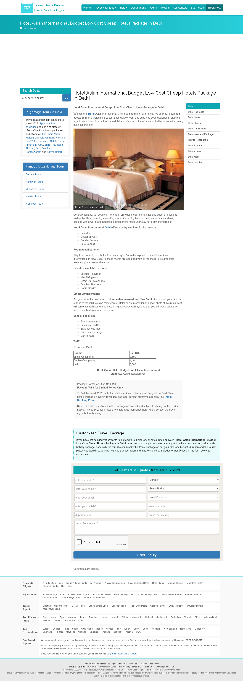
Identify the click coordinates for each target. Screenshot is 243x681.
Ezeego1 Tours (119, 605)
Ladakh (57, 620)
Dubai (146, 628)
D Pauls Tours (78, 605)
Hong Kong (185, 628)
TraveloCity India (195, 605)
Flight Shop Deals (138, 605)
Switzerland (87, 628)
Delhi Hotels (194, 117)
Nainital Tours (33, 196)
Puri (38, 148)
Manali (115, 617)
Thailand (106, 631)
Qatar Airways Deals (70, 597)
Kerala (53, 617)
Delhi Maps (194, 156)
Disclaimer (149, 667)
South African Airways (94, 597)
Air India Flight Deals (53, 582)
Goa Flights (66, 585)
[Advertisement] (121, 61)
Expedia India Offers (98, 605)
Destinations (138, 7)
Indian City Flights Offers (112, 664)
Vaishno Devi (210, 617)
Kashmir (47, 620)
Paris (66, 628)
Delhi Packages (196, 111)
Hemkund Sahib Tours (51, 141)
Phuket (59, 631)
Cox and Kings (61, 605)
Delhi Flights (194, 123)
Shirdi (197, 617)
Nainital (149, 617)
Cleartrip (47, 605)
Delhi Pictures (195, 145)
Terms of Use (138, 667)
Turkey (127, 628)
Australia (156, 628)
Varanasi (72, 617)
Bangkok (117, 631)
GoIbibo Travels (157, 605)
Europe (46, 628)
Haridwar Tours (34, 181)
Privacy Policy (124, 667)
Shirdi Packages (54, 144)
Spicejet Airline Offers (138, 582)
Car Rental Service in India (135, 664)
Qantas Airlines (50, 597)
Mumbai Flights (175, 582)
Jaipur (83, 617)
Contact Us (169, 667)
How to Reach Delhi (198, 139)
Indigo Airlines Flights (76, 582)
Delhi (107, 227)
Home (87, 7)
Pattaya (129, 631)
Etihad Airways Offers (148, 594)
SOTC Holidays (176, 605)
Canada (82, 631)
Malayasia (47, 631)
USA (138, 631)
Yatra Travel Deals (51, 608)
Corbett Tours (33, 174)
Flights (153, 7)
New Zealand (170, 628)
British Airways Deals (124, 594)
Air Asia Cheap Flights (78, 594)
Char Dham (154, 664)
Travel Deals (29, 28)
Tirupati (30, 148)
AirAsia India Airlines (115, 582)
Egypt (136, 628)
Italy (119, 628)
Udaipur (104, 617)
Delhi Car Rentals (197, 128)
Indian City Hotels (92, 664)
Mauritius (70, 631)
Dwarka (45, 148)
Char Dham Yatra (50, 134)
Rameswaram (33, 151)
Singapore (200, 628)
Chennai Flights (50, 585)
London (56, 628)
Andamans (70, 620)
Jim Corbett (161, 617)
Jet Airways (95, 582)
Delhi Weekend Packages (201, 134)
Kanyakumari (54, 151)
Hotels (165, 7)
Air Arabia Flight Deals (53, 594)
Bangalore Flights (194, 582)
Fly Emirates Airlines (172, 594)
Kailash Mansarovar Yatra (40, 137)
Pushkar (93, 617)
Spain (75, 628)
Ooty (80, 620)
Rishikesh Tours (35, 203)
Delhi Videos (194, 151)
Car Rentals (180, 7)
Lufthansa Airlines (194, 594)
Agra (62, 617)
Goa (45, 617)
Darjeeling (176, 617)
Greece (109, 628)
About (113, 667)
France (99, 628)
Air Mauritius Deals (102, 594)
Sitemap (159, 667)
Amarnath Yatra (34, 144)
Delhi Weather (195, 162)
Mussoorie (137, 617)
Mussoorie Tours (35, 189)
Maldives (93, 631)
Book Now (214, 7)
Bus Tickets (198, 7)
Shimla (125, 617)
